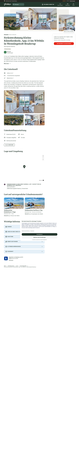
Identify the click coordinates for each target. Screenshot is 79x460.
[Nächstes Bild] (22, 203)
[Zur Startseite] (7, 4)
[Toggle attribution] (43, 180)
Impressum (11, 260)
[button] (6, 63)
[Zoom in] (43, 156)
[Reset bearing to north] (43, 160)
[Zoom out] (43, 158)
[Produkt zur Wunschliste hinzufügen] (22, 199)
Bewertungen (72, 0)
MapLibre (40, 180)
